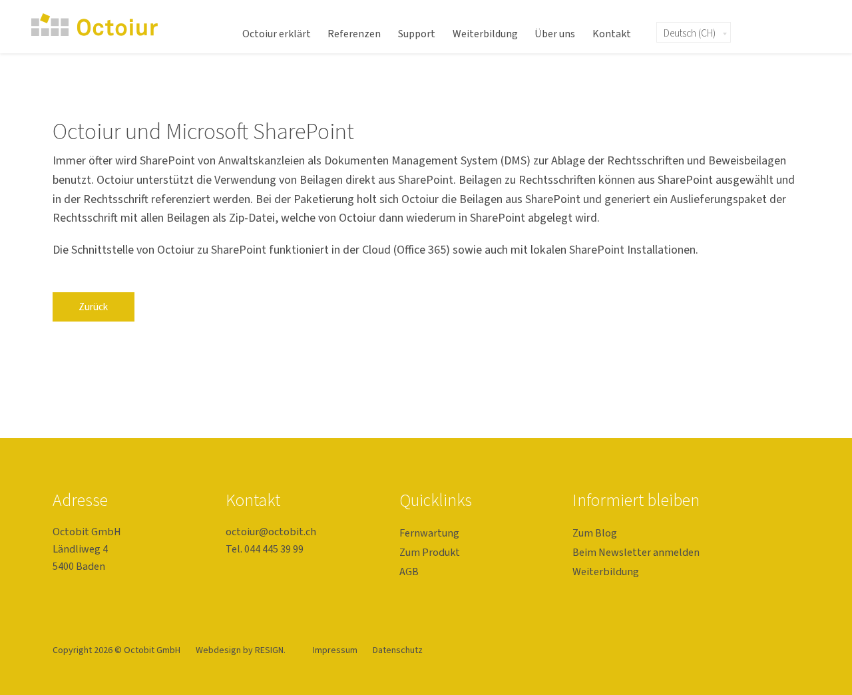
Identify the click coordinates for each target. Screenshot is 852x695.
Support (416, 34)
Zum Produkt (429, 552)
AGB (409, 571)
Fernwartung (429, 533)
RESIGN (269, 650)
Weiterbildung (485, 34)
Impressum (336, 650)
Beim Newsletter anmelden (636, 552)
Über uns (554, 34)
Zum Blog (594, 533)
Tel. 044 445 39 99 (265, 549)
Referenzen (354, 34)
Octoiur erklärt (276, 34)
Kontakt (611, 34)
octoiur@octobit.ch (271, 531)
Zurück (93, 307)
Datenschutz (398, 650)
